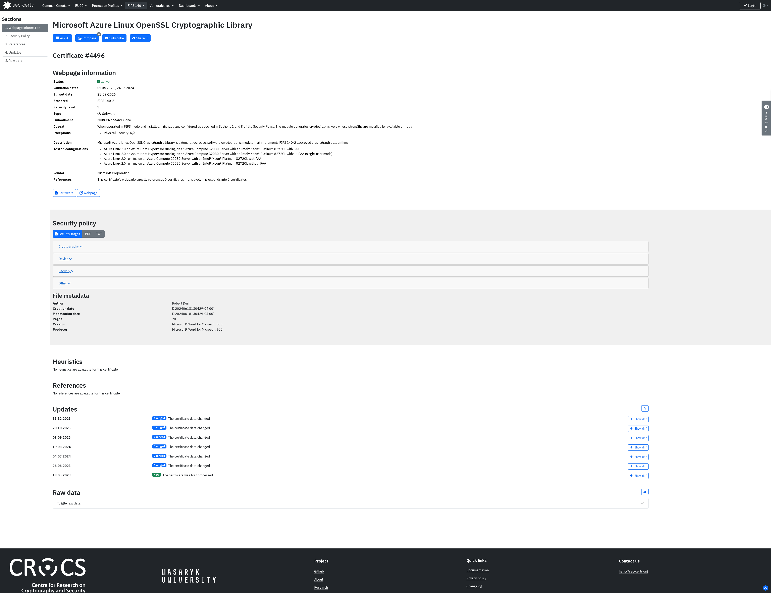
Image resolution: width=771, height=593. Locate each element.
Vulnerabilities (160, 6)
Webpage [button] (90, 193)
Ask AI (64, 38)
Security (65, 271)
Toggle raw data (69, 503)
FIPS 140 (134, 6)
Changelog (474, 586)
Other (63, 283)
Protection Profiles (106, 6)
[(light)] (765, 5)
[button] (645, 408)
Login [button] (751, 6)
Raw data (15, 61)
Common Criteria (54, 6)
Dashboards (188, 6)
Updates (15, 52)
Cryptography (69, 247)
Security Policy (19, 36)
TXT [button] (99, 234)
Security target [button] (69, 234)
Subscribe (116, 38)
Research (321, 587)
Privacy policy (476, 578)
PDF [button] (88, 234)
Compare (91, 37)
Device (64, 259)
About (210, 6)
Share (141, 38)
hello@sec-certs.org (633, 571)
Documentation (477, 570)
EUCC (79, 6)
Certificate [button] (65, 193)
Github (319, 571)
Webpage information (24, 28)
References (17, 44)
